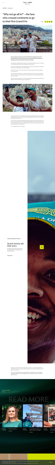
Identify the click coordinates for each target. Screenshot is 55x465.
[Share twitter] (45, 22)
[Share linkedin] (49, 22)
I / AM (14, 372)
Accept (50, 462)
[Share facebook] (47, 22)
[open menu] (3, 2)
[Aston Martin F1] (27, 3)
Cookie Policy (13, 462)
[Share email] (51, 22)
